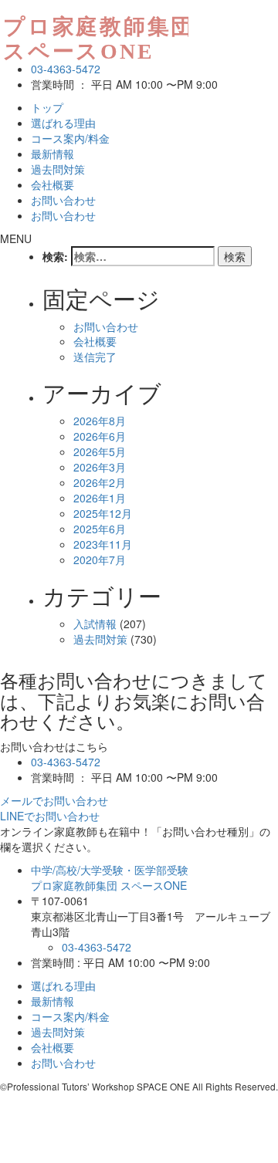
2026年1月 (99, 497)
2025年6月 (99, 528)
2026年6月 (99, 436)
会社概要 (52, 184)
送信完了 (95, 356)
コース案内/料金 (70, 138)
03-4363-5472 (65, 68)
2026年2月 (99, 482)
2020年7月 (99, 559)
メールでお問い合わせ (54, 800)
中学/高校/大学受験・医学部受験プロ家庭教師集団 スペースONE (109, 877)
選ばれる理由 (63, 122)
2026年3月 (99, 467)
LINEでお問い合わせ (50, 815)
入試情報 (95, 623)
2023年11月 (102, 544)
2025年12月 (102, 513)
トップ (47, 107)
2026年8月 (99, 420)
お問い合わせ (63, 200)
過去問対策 (58, 169)
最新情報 (52, 153)
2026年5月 (99, 451)
